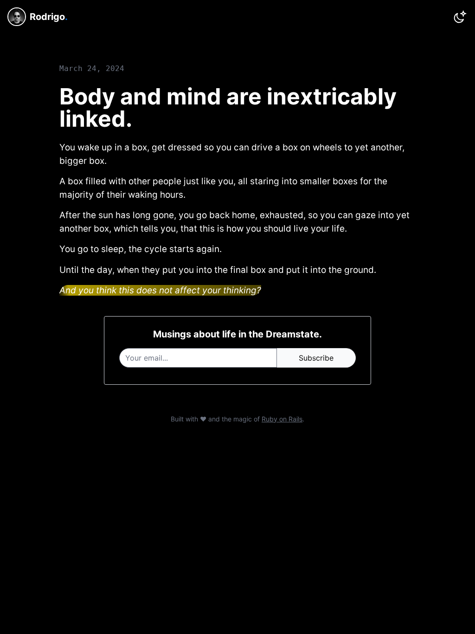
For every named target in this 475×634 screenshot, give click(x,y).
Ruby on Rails (282, 419)
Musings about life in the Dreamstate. (237, 334)
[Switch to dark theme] (460, 16)
